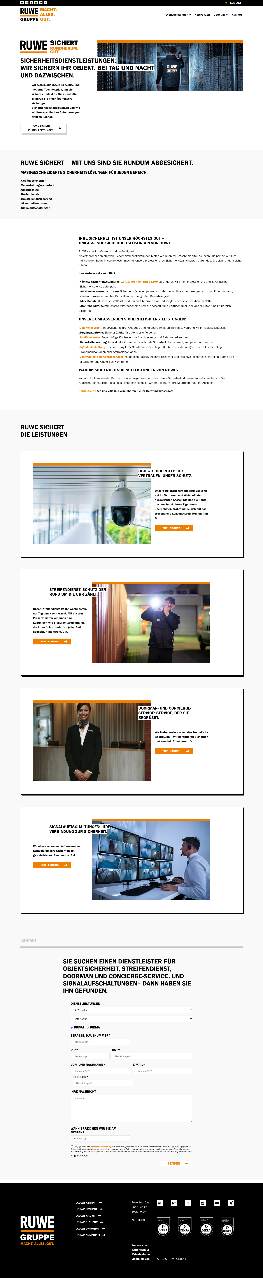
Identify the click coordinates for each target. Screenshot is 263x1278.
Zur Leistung (172, 528)
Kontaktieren (88, 391)
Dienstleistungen (85, 1004)
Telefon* (80, 1077)
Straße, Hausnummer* (90, 1035)
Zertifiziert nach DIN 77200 (139, 281)
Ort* (116, 1050)
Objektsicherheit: (90, 327)
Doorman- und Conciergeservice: (101, 356)
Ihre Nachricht (83, 1091)
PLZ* (74, 1050)
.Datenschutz (140, 1249)
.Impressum (139, 1245)
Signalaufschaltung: (92, 347)
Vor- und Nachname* (88, 1065)
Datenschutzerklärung (101, 1146)
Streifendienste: (90, 337)
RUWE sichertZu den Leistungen (41, 128)
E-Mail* (139, 1065)
